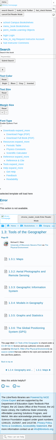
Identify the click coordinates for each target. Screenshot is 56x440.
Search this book (7, 52)
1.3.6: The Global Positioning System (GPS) (27, 329)
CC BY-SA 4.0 (7, 346)
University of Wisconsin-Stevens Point (26, 245)
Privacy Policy (44, 423)
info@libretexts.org (43, 429)
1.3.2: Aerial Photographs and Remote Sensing (27, 273)
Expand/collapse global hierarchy (4, 226)
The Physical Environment (37, 349)
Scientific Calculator (16, 153)
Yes (7, 386)
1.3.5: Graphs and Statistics (26, 315)
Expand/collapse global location (53, 225)
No (18, 386)
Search (5, 437)
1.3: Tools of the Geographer (27, 343)
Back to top (6, 362)
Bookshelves (29, 226)
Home (13, 226)
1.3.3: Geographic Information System (27, 289)
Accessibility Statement (35, 426)
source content (7, 352)
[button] (11, 175)
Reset (4, 79)
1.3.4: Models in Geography (26, 302)
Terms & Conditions (11, 426)
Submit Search (8, 61)
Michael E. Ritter (18, 349)
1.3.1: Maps (16, 259)
